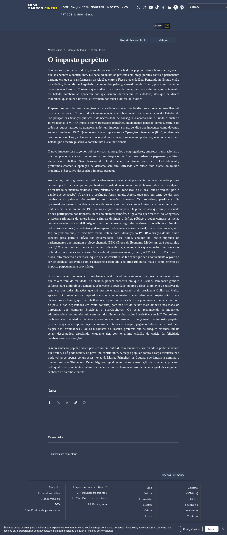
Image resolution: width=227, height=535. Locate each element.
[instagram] (144, 7)
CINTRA (51, 8)
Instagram (192, 510)
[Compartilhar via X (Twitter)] (58, 402)
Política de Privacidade (101, 530)
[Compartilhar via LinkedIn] (67, 402)
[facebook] (163, 7)
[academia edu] (175, 7)
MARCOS (35, 8)
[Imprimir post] (84, 402)
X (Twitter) (192, 493)
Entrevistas (146, 499)
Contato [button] (193, 487)
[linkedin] (169, 7)
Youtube (192, 516)
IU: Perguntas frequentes (91, 492)
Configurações (191, 529)
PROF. (33, 5)
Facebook (191, 504)
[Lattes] (182, 7)
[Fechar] (223, 529)
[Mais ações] (177, 50)
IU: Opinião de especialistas (89, 498)
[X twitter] (138, 7)
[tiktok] (157, 7)
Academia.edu (50, 498)
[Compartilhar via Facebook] (49, 402)
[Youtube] (151, 7)
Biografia (54, 487)
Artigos (52, 390)
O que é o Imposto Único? (90, 487)
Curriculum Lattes (49, 493)
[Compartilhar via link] (75, 402)
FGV (57, 504)
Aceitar (211, 529)
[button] (161, 26)
